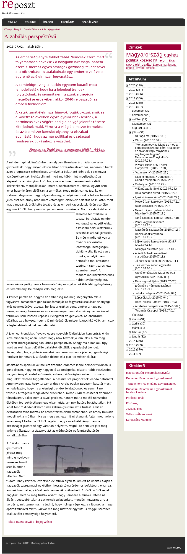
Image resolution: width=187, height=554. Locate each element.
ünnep (130, 68)
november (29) (141, 115)
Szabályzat (90, 22)
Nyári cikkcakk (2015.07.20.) (152, 206)
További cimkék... (146, 68)
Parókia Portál (135, 397)
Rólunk (30, 22)
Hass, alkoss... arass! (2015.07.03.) (156, 302)
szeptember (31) (142, 123)
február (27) (139, 332)
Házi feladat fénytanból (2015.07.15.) (149, 235)
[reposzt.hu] (18, 9)
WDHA (177, 547)
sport (130, 64)
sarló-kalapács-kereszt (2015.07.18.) (157, 217)
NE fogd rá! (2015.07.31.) (150, 136)
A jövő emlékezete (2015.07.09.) (155, 272)
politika (132, 60)
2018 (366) (136, 94)
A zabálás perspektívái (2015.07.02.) (157, 306)
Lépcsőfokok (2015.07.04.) (151, 297)
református (167, 60)
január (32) (139, 336)
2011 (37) (135, 354)
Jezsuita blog (134, 408)
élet (137, 64)
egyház (171, 54)
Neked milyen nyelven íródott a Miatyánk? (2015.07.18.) (154, 212)
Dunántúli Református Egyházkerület (149, 378)
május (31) (138, 319)
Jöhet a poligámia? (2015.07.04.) (155, 293)
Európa (157, 64)
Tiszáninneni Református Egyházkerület (151, 383)
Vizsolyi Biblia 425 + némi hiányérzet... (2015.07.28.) (151, 166)
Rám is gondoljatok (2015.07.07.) (155, 281)
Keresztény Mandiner (139, 419)
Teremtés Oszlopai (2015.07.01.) (155, 310)
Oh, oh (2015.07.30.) (148, 140)
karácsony (170, 64)
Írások (48, 22)
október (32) (139, 119)
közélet (146, 60)
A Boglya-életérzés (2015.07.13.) (155, 249)
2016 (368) (136, 102)
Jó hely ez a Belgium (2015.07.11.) (156, 261)
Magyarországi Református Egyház (148, 372)
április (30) (138, 323)
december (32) (141, 110)
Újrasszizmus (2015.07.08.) (152, 277)
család (146, 64)
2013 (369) (136, 345)
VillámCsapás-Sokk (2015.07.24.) (156, 188)
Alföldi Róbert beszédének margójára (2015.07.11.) (151, 255)
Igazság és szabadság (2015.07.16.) (157, 229)
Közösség (132, 403)
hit (155, 60)
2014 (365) (136, 341)
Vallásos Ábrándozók (139, 414)
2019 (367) (136, 89)
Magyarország (144, 55)
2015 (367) (136, 107)
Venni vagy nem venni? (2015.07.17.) (149, 224)
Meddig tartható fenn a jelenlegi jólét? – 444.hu (67, 149)
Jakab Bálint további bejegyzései (42, 29)
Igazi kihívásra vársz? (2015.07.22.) (157, 197)
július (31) (138, 132)
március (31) (140, 328)
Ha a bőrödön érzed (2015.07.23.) (156, 193)
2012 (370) (136, 349)
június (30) (138, 315)
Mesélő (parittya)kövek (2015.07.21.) (157, 201)
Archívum (67, 22)
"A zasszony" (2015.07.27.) (151, 172)
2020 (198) (136, 85)
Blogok (18, 29)
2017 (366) (136, 98)
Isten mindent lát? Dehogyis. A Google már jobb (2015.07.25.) (154, 178)
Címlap (12, 22)
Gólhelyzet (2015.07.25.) (150, 184)
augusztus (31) (141, 128)
